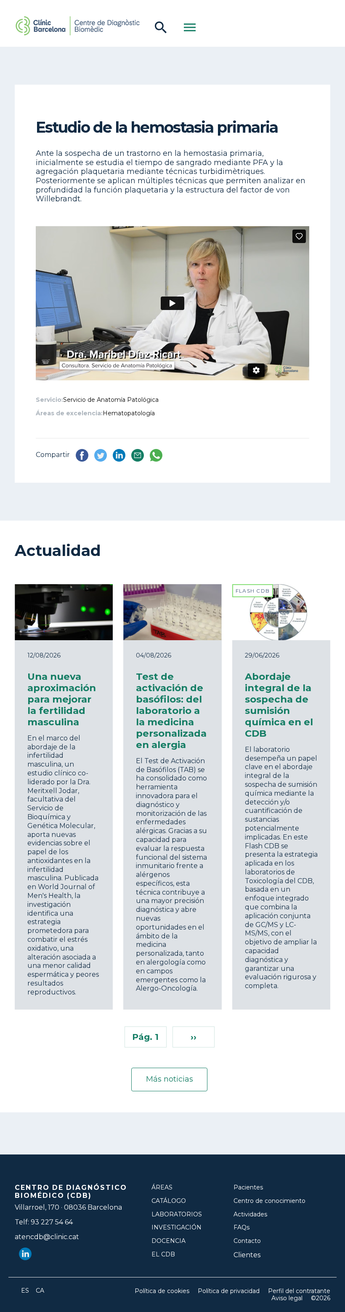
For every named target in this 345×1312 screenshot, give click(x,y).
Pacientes (248, 1187)
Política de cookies (162, 1291)
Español (25, 1290)
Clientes (247, 1255)
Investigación (176, 1227)
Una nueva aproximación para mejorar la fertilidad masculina (61, 699)
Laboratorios (176, 1214)
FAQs (241, 1227)
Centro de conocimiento (269, 1201)
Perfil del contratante (299, 1291)
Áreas (161, 1187)
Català (40, 1290)
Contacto (247, 1241)
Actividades (250, 1214)
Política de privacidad (229, 1291)
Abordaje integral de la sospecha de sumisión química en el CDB (279, 705)
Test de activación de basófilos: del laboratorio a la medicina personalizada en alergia (171, 711)
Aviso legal (287, 1298)
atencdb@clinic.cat (47, 1237)
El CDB (163, 1254)
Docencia (168, 1241)
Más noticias (169, 1079)
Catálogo (168, 1201)
